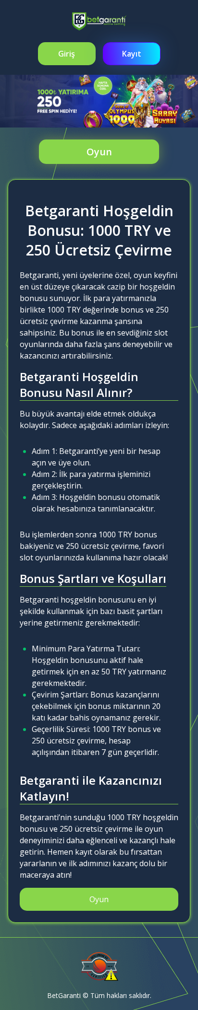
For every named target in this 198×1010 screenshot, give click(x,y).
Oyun (99, 151)
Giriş (66, 53)
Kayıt (131, 53)
